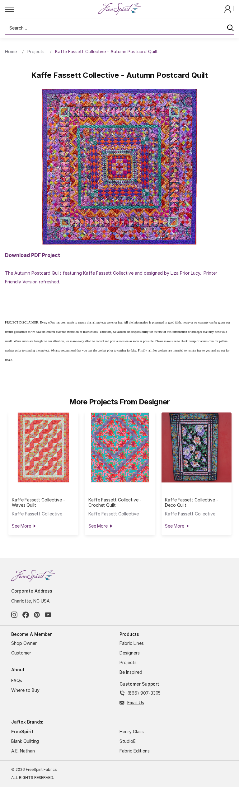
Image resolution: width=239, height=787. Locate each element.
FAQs (16, 680)
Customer (21, 652)
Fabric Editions (135, 750)
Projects (128, 662)
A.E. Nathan (23, 750)
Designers (130, 652)
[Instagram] (14, 615)
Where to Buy (25, 690)
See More (21, 526)
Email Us (135, 702)
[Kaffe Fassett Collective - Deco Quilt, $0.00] (197, 447)
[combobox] (119, 28)
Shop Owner (24, 643)
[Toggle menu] (51, 9)
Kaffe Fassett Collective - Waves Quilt (38, 502)
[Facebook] (25, 615)
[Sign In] (228, 8)
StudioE (128, 741)
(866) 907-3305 (144, 693)
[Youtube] (48, 615)
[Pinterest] (37, 615)
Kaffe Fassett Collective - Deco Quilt (191, 502)
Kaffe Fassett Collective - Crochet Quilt (115, 502)
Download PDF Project (32, 255)
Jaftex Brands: (27, 721)
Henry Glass (132, 731)
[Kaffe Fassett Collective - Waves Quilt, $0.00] (43, 447)
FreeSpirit (22, 731)
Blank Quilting (25, 741)
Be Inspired (131, 672)
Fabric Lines (132, 643)
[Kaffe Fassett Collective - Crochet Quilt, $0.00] (120, 447)
